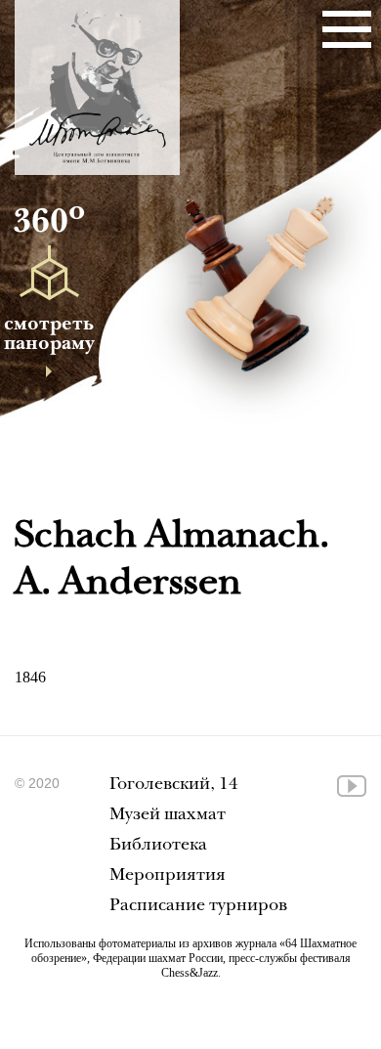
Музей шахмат (167, 816)
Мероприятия (167, 876)
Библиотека (158, 846)
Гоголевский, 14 (173, 785)
